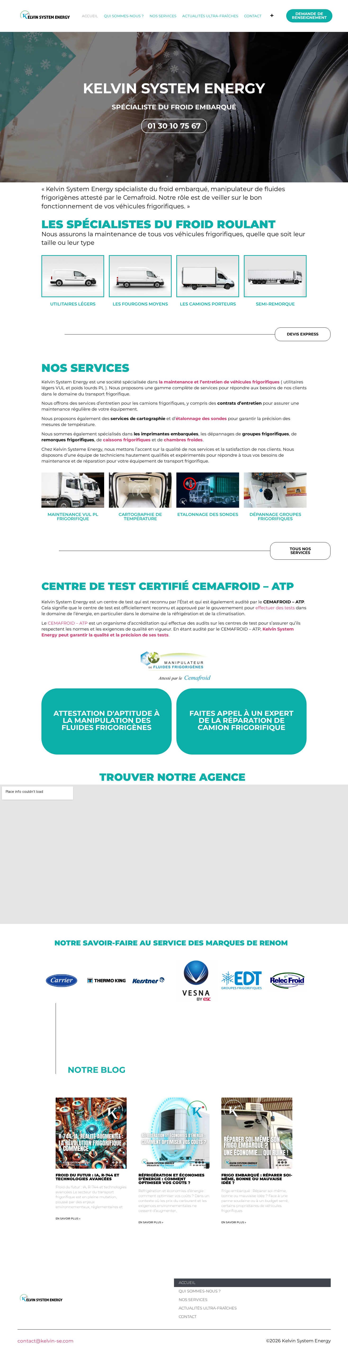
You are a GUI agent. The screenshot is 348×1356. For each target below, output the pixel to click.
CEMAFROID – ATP (68, 623)
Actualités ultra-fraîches (210, 16)
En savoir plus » (68, 1218)
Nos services (163, 16)
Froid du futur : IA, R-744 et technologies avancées (87, 1177)
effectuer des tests (275, 607)
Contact (253, 16)
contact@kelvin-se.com (45, 1341)
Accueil (90, 16)
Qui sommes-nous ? (124, 16)
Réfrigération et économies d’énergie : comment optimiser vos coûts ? (171, 1179)
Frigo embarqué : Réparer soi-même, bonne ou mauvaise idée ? (256, 1179)
